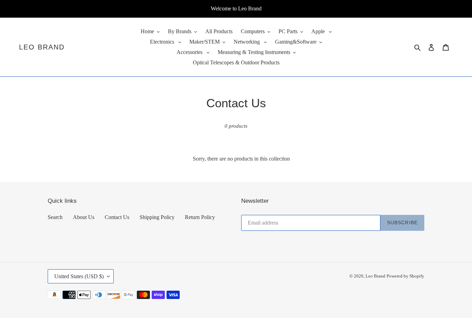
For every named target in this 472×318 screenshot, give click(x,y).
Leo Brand (42, 47)
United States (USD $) (79, 276)
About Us (83, 217)
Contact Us (117, 217)
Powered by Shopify (405, 276)
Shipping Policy (157, 217)
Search (55, 217)
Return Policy (200, 217)
